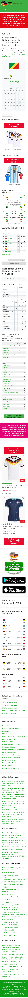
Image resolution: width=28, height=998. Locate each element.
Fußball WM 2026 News (9, 739)
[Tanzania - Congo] (14, 207)
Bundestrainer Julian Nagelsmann (12, 755)
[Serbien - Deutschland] (14, 643)
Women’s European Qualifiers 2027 (14, 884)
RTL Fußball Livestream (9, 708)
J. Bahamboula (6, 374)
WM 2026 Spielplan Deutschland (12, 954)
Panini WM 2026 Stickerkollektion (12, 967)
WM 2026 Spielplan (8, 57)
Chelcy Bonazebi (7, 346)
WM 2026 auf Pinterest (17, 993)
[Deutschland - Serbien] (14, 631)
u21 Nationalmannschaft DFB (11, 768)
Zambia (9, 246)
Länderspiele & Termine (9, 763)
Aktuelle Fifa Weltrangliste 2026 (12, 849)
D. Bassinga (6, 376)
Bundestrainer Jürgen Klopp (11, 757)
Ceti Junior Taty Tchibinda (9, 386)
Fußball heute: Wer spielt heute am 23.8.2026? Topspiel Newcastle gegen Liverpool (13, 814)
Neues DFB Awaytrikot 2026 (11, 961)
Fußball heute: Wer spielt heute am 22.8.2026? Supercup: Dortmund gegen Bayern (13, 783)
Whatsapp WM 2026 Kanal (9, 989)
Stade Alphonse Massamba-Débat (15, 82)
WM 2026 (5, 887)
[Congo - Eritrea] (14, 220)
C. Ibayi (5, 408)
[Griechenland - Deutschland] (14, 637)
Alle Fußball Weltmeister (11, 927)
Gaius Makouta (6, 401)
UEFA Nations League (9, 752)
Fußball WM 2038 (9, 935)
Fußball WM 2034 (9, 932)
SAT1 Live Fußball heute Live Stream (13, 710)
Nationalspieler (7, 765)
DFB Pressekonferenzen (9, 760)
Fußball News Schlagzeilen (10, 833)
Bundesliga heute (7, 726)
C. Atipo (5, 370)
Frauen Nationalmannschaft (11, 744)
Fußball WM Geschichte (9, 925)
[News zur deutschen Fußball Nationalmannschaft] (11, 3)
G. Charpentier (6, 388)
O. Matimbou (6, 350)
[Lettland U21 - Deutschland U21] (14, 680)
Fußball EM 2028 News (11, 922)
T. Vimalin (5, 357)
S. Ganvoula (6, 404)
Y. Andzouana (6, 365)
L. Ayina (5, 372)
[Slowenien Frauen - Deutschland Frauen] (14, 668)
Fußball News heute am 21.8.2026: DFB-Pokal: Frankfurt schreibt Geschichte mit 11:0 (13, 821)
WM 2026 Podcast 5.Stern (10, 964)
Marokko (10, 238)
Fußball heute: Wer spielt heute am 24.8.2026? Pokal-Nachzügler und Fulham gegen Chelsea (13, 796)
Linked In (6, 995)
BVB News (5, 731)
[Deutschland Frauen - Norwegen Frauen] (14, 662)
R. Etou (4, 397)
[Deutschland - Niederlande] (14, 648)
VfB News (5, 734)
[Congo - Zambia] (14, 213)
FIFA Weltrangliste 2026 (18, 55)
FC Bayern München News (10, 728)
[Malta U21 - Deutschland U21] (14, 686)
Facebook (6, 993)
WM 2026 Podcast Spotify (17, 995)
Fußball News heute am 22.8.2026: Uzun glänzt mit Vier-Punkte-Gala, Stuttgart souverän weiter (13, 790)
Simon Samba (6, 355)
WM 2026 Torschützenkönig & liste (13, 974)
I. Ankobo (5, 367)
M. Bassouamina (7, 379)
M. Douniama (6, 348)
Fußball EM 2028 (7, 919)
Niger (9, 241)
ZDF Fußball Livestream (9, 705)
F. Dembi (5, 390)
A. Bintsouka (6, 383)
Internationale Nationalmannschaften (13, 749)
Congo (9, 248)
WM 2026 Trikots (7, 742)
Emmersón (5, 395)
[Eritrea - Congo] (14, 199)
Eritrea (9, 251)
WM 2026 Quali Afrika (7, 254)
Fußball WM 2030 (9, 930)
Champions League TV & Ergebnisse (13, 736)
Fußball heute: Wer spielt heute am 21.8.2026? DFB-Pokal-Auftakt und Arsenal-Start (13, 803)
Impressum (13, 988)
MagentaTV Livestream (9, 713)
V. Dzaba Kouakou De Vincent (10, 392)
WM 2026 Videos (7, 977)
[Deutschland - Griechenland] (14, 625)
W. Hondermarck (7, 406)
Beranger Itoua (6, 381)
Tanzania (10, 243)
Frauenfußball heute (8, 747)
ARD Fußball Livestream (9, 703)
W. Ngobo (5, 352)
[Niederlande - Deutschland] (14, 619)
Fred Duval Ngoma (7, 399)
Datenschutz (20, 988)
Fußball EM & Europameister (11, 917)
